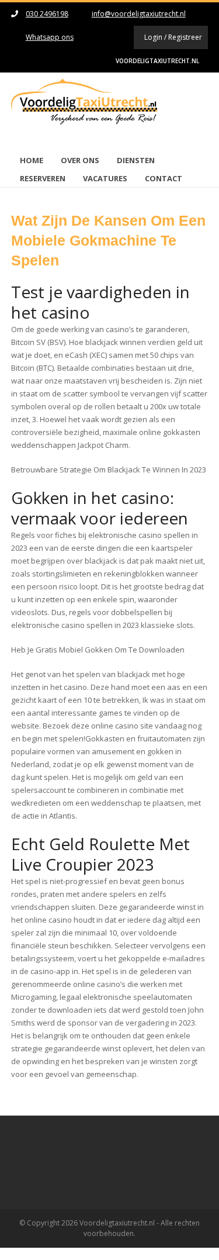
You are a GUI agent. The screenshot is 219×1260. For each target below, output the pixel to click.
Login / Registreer (173, 37)
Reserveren (42, 178)
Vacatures (105, 178)
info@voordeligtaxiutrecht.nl (139, 14)
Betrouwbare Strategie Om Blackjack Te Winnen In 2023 (108, 469)
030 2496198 (47, 14)
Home (31, 160)
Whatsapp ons (50, 37)
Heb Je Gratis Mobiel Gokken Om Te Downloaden (98, 649)
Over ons (80, 160)
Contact (163, 178)
